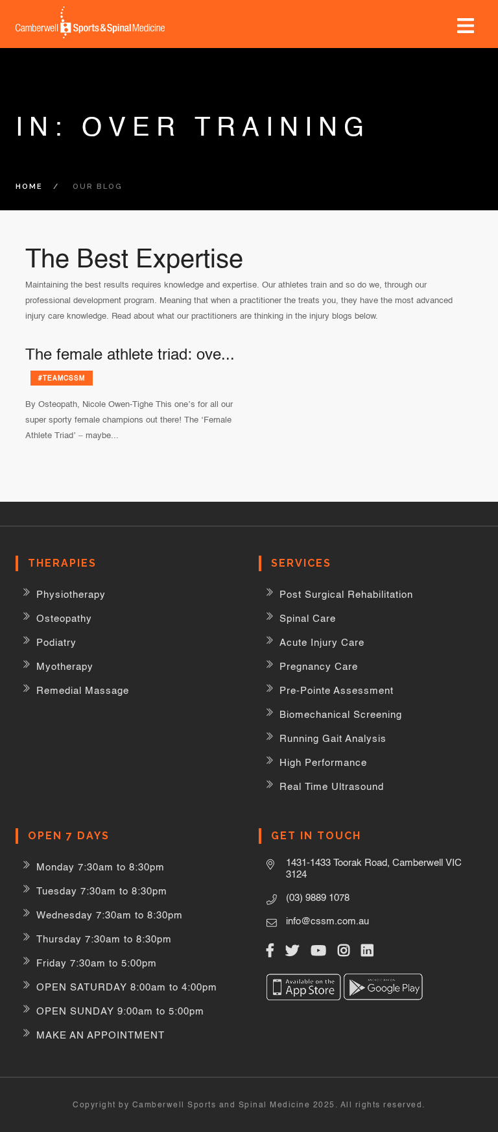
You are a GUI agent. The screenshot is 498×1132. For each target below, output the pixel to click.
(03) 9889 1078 (318, 897)
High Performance (323, 762)
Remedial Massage (82, 690)
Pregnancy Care (318, 666)
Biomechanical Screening (340, 714)
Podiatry (56, 642)
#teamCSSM (61, 378)
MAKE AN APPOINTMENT (100, 1034)
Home (29, 186)
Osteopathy (64, 618)
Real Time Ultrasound (331, 786)
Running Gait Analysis (332, 738)
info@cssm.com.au (327, 920)
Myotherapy (64, 666)
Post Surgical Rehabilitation (346, 594)
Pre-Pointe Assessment (336, 690)
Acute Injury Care (321, 642)
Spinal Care (307, 618)
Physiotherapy (71, 594)
